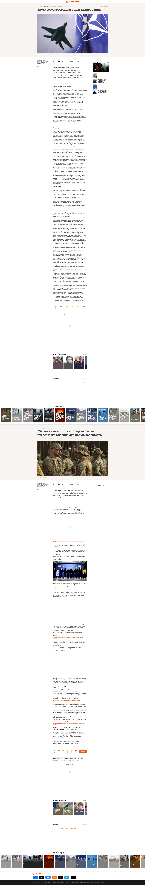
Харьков (73, 760)
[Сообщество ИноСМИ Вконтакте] (48, 877)
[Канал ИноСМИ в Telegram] (66, 877)
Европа (67, 314)
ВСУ (78, 758)
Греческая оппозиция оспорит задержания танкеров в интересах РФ (103, 91)
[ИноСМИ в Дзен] (41, 877)
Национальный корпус (56, 760)
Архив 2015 (57, 314)
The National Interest (41, 6)
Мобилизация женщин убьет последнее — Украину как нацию (67, 700)
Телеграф (39, 427)
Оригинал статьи (104, 6)
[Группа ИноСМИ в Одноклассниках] (54, 877)
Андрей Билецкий (66, 758)
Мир (54, 314)
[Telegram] (73, 62)
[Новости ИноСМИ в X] (73, 877)
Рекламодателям (60, 882)
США (48, 6)
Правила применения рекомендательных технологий (89, 882)
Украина (44, 427)
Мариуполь (78, 760)
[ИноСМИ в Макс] (35, 877)
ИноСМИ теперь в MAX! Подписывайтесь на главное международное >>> (69, 541)
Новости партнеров (101, 62)
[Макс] (55, 62)
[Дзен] (59, 62)
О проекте (54, 882)
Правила (85, 378)
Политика (63, 760)
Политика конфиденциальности (71, 882)
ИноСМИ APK (103, 882)
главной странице (80, 382)
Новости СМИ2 (69, 318)
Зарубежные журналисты (46, 882)
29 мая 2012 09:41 (53, 6)
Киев (61, 758)
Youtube (81, 758)
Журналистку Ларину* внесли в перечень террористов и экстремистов (102, 81)
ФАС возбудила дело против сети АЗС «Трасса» (100, 70)
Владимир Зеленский (73, 758)
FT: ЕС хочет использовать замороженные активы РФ (103, 85)
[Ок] (78, 62)
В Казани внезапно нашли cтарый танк (103, 75)
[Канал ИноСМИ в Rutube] (60, 877)
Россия (67, 760)
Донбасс (58, 758)
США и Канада (62, 314)
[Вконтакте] (65, 62)
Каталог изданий (36, 882)
